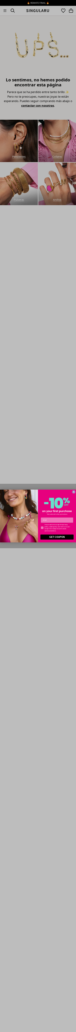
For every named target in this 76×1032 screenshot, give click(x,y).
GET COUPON (57, 537)
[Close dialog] (73, 492)
